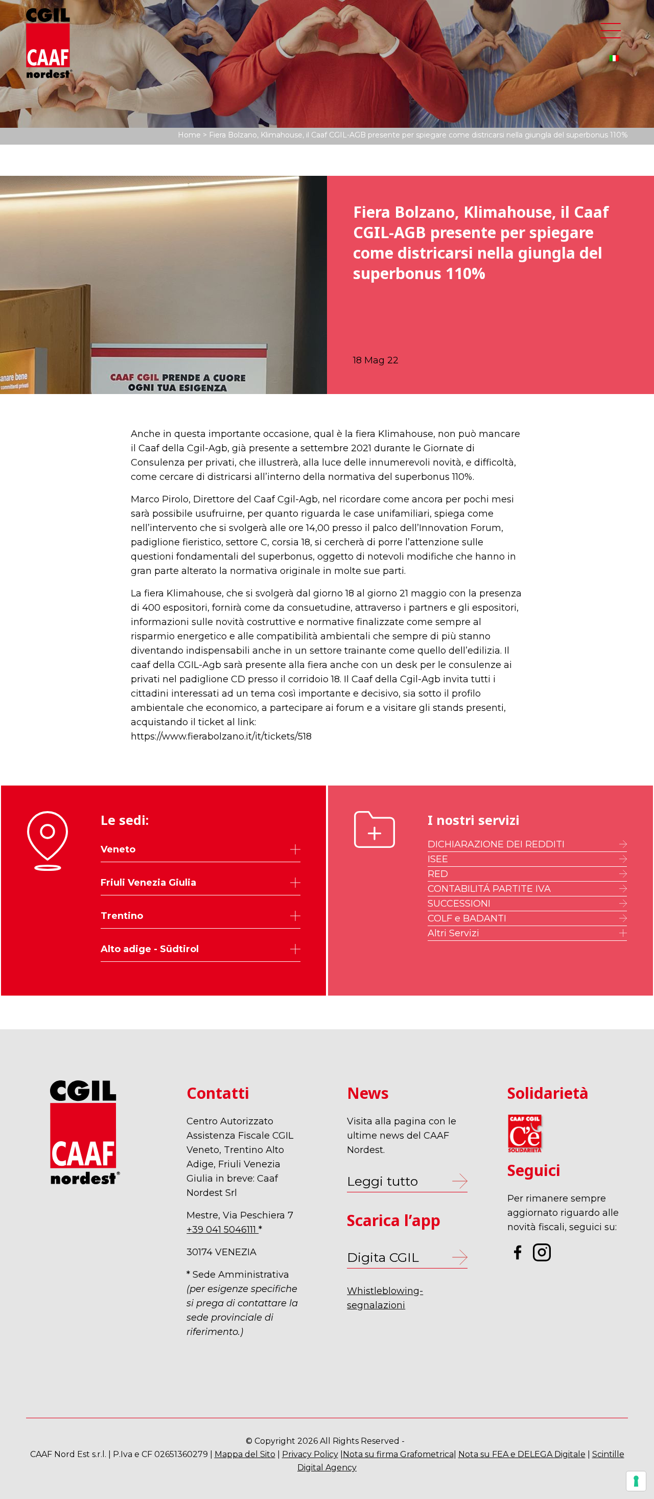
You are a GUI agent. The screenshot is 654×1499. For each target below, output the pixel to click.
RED (438, 874)
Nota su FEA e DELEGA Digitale (522, 1454)
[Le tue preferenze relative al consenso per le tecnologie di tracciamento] (636, 1481)
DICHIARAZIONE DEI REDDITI (496, 844)
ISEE (438, 859)
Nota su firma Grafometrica (398, 1454)
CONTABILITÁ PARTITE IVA (489, 888)
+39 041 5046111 (222, 1229)
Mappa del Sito (245, 1454)
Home (189, 135)
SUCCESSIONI (459, 903)
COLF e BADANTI (467, 918)
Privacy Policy (310, 1454)
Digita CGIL (383, 1257)
